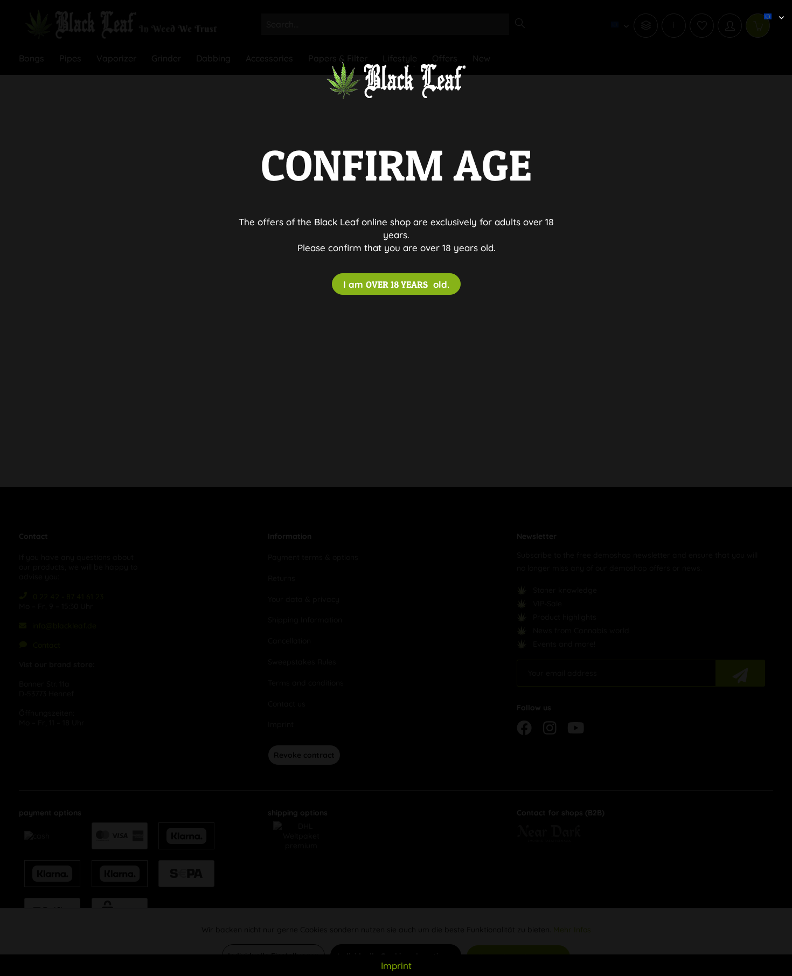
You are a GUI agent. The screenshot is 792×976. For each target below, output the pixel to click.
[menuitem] (770, 8)
